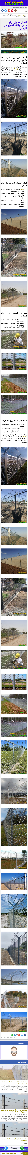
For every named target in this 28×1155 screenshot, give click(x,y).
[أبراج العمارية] (14, 1056)
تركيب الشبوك (15, 69)
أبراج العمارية (21, 1043)
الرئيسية (25, 15)
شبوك (19, 15)
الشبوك (25, 436)
